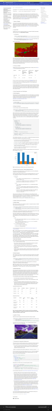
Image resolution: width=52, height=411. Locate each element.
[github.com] (48, 409)
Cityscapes (31, 80)
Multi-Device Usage (26, 4)
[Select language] (29, 2)
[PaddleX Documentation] (4, 2)
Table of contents (43, 7)
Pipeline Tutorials (11, 4)
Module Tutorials (16, 4)
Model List (41, 4)
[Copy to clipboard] (38, 36)
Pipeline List (37, 4)
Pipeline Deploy (21, 4)
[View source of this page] (37, 9)
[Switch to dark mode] (27, 2)
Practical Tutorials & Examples (47, 4)
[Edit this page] (38, 9)
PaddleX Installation (24, 17)
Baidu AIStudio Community (27, 38)
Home (4, 4)
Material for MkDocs (8, 409)
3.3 (14, 2)
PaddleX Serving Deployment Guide (27, 384)
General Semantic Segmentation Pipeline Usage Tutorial (30, 370)
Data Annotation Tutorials (32, 4)
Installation (7, 4)
